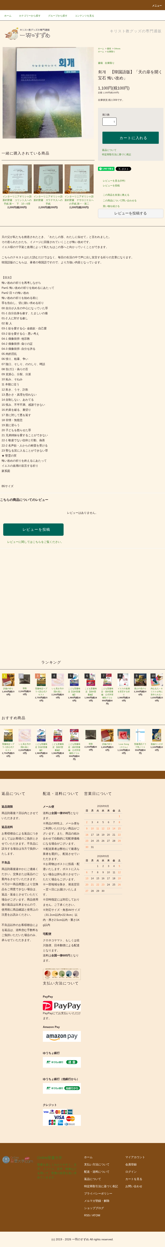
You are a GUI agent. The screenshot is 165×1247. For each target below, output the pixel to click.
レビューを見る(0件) (114, 180)
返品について (109, 150)
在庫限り (111, 51)
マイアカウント (135, 1157)
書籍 (109, 48)
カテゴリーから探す (30, 15)
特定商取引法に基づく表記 (116, 154)
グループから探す (57, 15)
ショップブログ (94, 1208)
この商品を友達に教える (116, 194)
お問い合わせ (133, 1186)
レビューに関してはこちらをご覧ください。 (35, 541)
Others (117, 48)
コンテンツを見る (84, 15)
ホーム (7, 15)
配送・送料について (96, 1171)
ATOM (96, 1215)
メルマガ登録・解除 (96, 1200)
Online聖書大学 (49, 1158)
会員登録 (131, 1164)
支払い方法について (96, 1164)
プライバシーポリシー (98, 1193)
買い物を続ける (111, 206)
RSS (87, 1215)
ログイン (131, 1171)
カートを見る (133, 1179)
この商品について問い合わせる (120, 200)
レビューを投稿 (111, 185)
